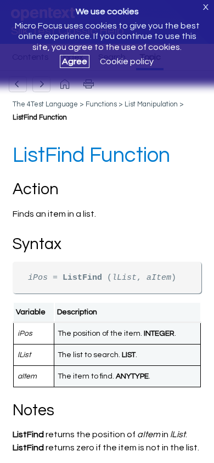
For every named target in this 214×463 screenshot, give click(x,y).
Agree (74, 61)
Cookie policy (127, 61)
